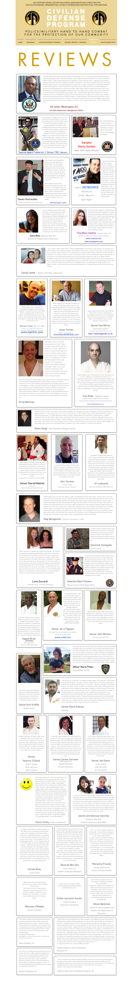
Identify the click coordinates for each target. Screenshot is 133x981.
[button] (31, 41)
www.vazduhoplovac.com (95, 404)
